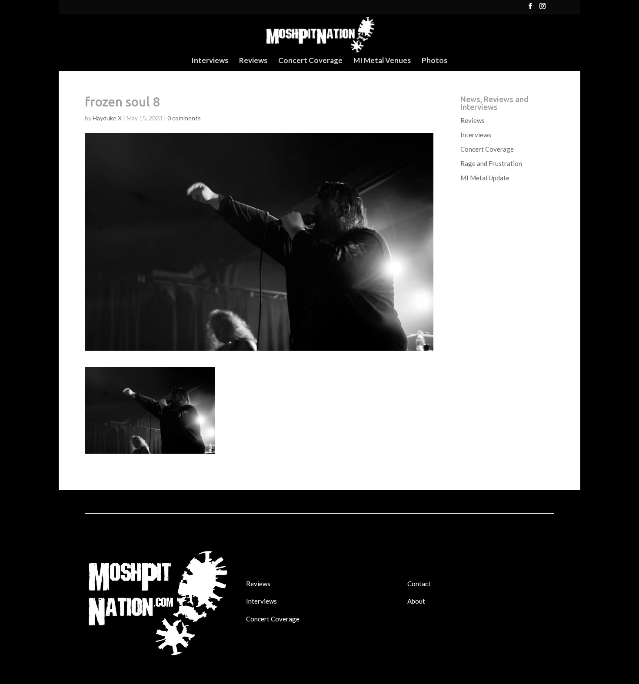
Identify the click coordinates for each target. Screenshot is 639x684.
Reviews (253, 61)
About (416, 601)
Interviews (209, 61)
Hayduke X (107, 118)
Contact (419, 584)
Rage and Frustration (491, 163)
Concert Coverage (310, 61)
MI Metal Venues (382, 61)
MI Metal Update (484, 178)
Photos (434, 61)
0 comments (184, 118)
